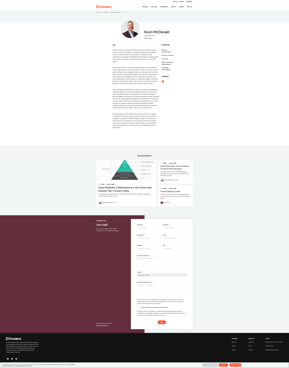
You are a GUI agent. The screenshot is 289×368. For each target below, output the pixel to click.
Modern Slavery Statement (272, 349)
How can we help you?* (143, 255)
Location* (139, 272)
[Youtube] (16, 359)
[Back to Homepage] (103, 7)
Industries (154, 6)
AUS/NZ (190, 1)
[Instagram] (12, 359)
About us (189, 6)
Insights (173, 6)
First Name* (140, 224)
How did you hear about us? (144, 282)
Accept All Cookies (235, 365)
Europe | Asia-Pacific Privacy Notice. (155, 315)
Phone (164, 235)
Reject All (223, 365)
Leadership (105, 12)
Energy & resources (168, 55)
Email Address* (141, 235)
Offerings (145, 6)
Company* (139, 245)
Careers (181, 6)
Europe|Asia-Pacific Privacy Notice (23, 366)
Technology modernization (166, 68)
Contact (175, 1)
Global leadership (114, 12)
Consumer (165, 59)
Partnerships (164, 6)
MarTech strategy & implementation (168, 63)
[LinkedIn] (8, 359)
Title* (164, 245)
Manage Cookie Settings (210, 365)
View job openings (101, 325)
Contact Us (251, 349)
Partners (234, 346)
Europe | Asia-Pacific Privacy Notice (274, 342)
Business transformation (166, 51)
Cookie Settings (269, 346)
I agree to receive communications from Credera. (155, 307)
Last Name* (166, 224)
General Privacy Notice (8, 366)
